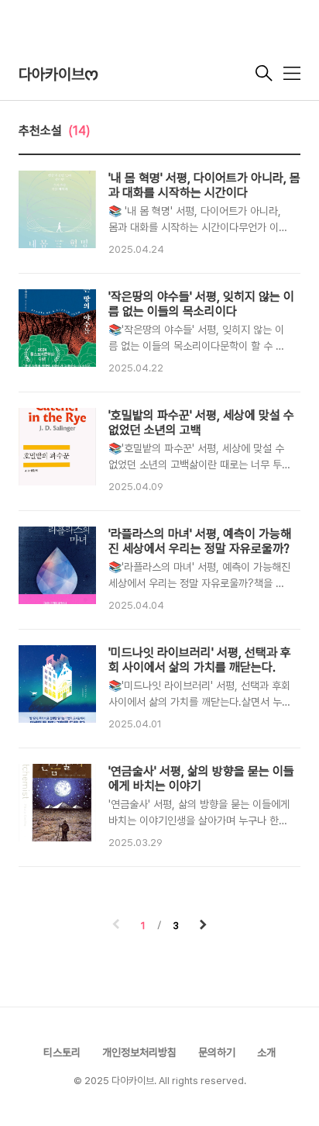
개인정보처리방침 (139, 1052)
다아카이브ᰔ (59, 74)
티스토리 (62, 1052)
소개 (266, 1052)
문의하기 (216, 1052)
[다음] (203, 926)
